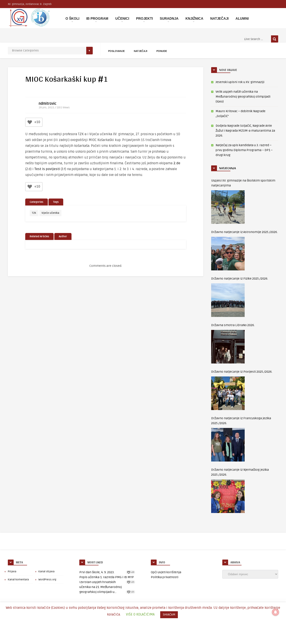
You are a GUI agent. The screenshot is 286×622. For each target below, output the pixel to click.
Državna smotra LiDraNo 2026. (233, 325)
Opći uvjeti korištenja (166, 572)
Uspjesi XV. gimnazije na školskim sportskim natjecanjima (243, 183)
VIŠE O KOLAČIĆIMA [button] (140, 614)
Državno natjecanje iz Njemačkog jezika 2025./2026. (240, 472)
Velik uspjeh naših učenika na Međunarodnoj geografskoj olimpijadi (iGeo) (243, 96)
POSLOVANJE (116, 51)
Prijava (12, 571)
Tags (56, 202)
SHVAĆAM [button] (169, 614)
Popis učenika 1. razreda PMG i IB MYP (106, 577)
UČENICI (122, 18)
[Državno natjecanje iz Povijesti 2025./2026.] (228, 393)
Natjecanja (227, 168)
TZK (34, 213)
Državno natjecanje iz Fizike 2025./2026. (239, 278)
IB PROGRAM (97, 18)
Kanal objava (46, 571)
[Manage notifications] (275, 612)
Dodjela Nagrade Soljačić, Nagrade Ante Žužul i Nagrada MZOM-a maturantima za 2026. (245, 130)
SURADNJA (169, 18)
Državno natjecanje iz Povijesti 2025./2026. (241, 372)
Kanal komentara (18, 579)
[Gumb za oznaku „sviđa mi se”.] (29, 122)
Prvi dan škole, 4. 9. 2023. (96, 572)
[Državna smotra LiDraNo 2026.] (228, 346)
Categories (36, 202)
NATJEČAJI (219, 18)
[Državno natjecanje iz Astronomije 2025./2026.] (228, 253)
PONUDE (161, 51)
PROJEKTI (144, 18)
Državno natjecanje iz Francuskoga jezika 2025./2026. (241, 420)
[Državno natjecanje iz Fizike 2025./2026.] (228, 300)
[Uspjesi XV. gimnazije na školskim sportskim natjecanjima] (228, 207)
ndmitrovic (48, 103)
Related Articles (39, 236)
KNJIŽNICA (194, 18)
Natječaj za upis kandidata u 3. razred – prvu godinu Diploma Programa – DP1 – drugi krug (244, 150)
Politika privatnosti (164, 577)
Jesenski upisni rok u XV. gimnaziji (240, 82)
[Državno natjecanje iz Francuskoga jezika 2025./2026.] (228, 445)
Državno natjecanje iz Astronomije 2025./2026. (244, 232)
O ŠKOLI (72, 18)
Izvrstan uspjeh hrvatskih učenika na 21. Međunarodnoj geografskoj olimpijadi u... (100, 587)
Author (63, 236)
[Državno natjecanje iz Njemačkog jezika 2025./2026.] (228, 496)
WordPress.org (47, 579)
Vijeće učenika (50, 213)
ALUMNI (242, 18)
